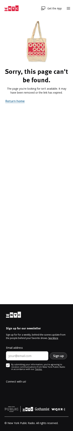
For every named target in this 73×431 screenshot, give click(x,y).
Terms (38, 369)
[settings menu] (68, 8)
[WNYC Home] (11, 8)
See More (53, 338)
